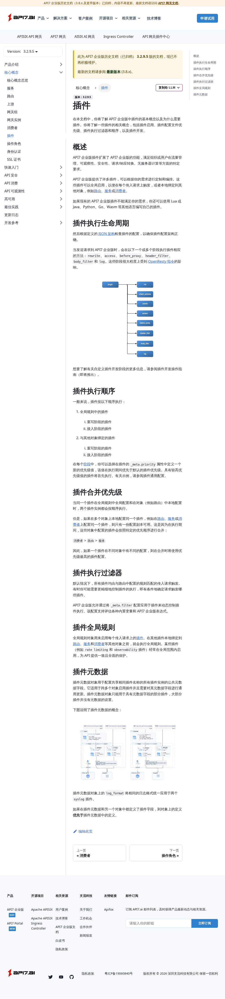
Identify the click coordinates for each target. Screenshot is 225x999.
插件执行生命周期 (204, 62)
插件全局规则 (201, 88)
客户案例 (85, 18)
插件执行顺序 (201, 69)
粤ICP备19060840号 (119, 973)
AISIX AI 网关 (84, 36)
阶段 (87, 464)
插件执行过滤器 (203, 82)
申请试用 (207, 18)
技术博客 (154, 18)
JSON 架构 (106, 233)
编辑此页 (85, 831)
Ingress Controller (118, 36)
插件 (139, 637)
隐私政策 (88, 973)
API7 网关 (58, 36)
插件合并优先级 (203, 75)
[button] (34, 64)
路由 (97, 190)
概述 (196, 56)
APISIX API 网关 (29, 36)
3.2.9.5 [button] (29, 51)
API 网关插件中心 (156, 36)
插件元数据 (200, 94)
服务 (108, 190)
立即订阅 (204, 923)
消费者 (120, 190)
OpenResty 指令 (161, 261)
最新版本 (114, 71)
